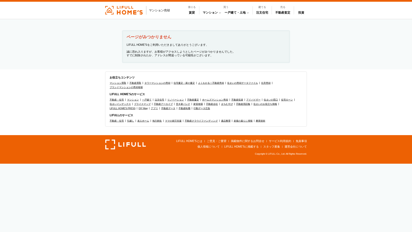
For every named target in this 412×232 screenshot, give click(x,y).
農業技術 (260, 120)
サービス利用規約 (280, 141)
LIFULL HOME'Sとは (189, 141)
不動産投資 (237, 99)
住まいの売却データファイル (242, 83)
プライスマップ (142, 104)
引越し (130, 120)
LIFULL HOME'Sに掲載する (241, 146)
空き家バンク (183, 104)
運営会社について (296, 146)
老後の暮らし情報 (243, 120)
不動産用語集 (243, 104)
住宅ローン (287, 99)
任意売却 (266, 83)
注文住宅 (262, 12)
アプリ (154, 108)
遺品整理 (225, 120)
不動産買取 (135, 83)
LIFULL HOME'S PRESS (122, 108)
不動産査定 (282, 12)
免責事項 (301, 141)
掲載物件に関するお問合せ (247, 141)
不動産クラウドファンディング (201, 120)
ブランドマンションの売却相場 (126, 87)
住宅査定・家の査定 (184, 83)
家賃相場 (198, 104)
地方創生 (157, 120)
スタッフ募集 (271, 146)
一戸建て (146, 99)
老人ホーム (143, 120)
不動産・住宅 (117, 99)
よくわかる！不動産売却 (211, 83)
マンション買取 (118, 83)
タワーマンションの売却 (157, 83)
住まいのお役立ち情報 (265, 104)
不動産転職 (184, 108)
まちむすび (227, 104)
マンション (133, 99)
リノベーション (175, 99)
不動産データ (168, 108)
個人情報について (208, 146)
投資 (301, 12)
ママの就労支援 (173, 120)
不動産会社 (212, 104)
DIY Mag (143, 108)
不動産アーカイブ (163, 104)
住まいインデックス (120, 104)
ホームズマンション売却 (215, 99)
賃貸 (192, 12)
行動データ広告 (202, 108)
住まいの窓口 (271, 99)
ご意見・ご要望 (216, 141)
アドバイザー (253, 99)
